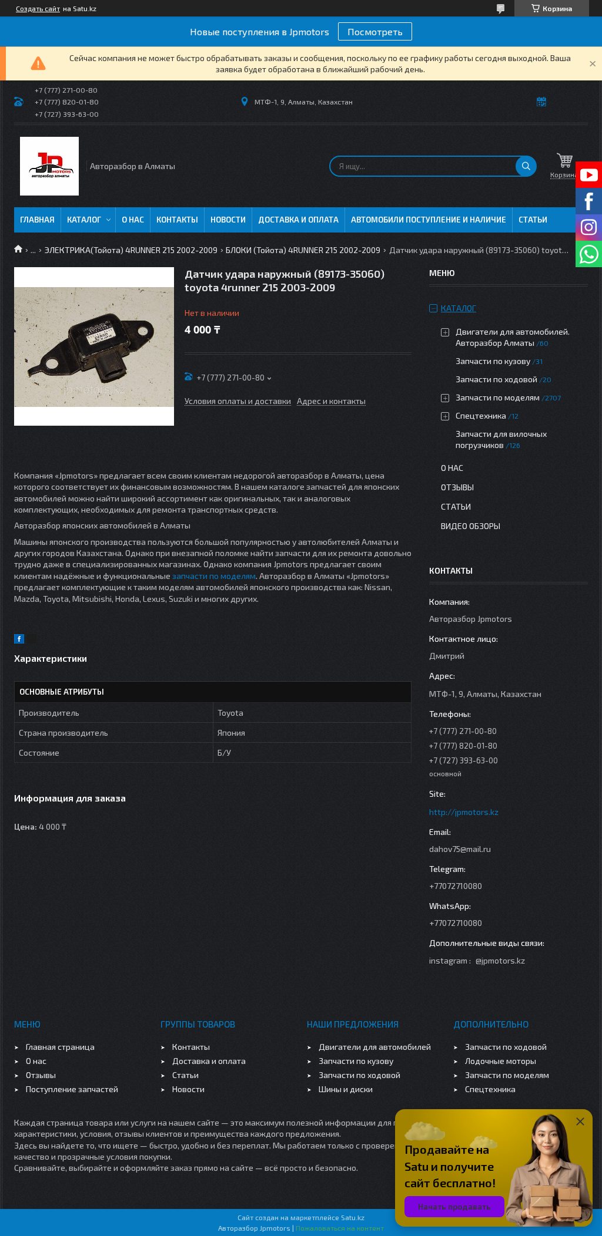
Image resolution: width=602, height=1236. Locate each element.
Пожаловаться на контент (340, 1228)
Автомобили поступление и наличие (428, 219)
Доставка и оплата (298, 219)
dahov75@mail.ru (460, 849)
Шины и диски (346, 1089)
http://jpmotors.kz (464, 812)
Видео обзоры (470, 526)
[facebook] (19, 640)
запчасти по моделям (214, 576)
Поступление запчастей (72, 1089)
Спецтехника (481, 415)
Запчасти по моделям (498, 397)
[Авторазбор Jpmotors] (49, 166)
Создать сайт (38, 8)
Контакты (177, 219)
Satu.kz (352, 1217)
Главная (37, 219)
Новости (228, 219)
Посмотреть (375, 31)
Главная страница (60, 1047)
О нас (133, 219)
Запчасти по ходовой (496, 379)
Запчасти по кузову (493, 361)
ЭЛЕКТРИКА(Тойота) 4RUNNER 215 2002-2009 (131, 250)
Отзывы (457, 487)
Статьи (533, 219)
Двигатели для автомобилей (375, 1047)
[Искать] (526, 166)
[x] (31, 640)
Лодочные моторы (500, 1061)
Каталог (84, 219)
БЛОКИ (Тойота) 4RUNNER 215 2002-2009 (303, 250)
